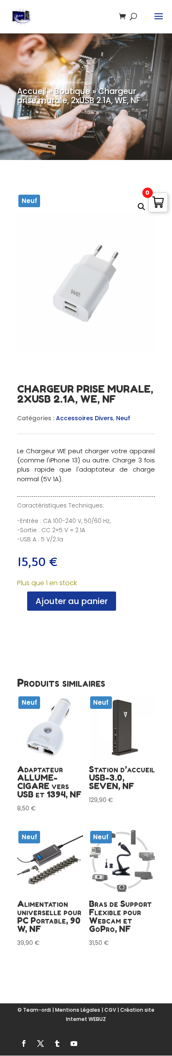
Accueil (31, 91)
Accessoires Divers (84, 418)
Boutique (72, 91)
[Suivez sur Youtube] (74, 1043)
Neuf (123, 418)
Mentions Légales (77, 1009)
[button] (141, 206)
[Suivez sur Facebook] (23, 1043)
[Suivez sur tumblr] (57, 1043)
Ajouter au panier (71, 601)
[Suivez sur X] (40, 1043)
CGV (110, 1009)
